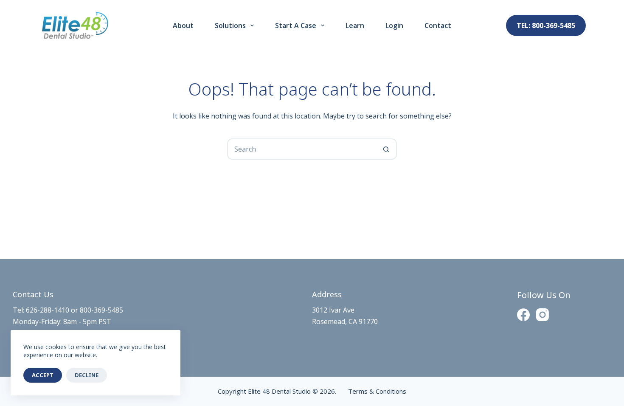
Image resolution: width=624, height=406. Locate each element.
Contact (437, 25)
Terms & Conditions (376, 391)
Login (394, 25)
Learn (355, 25)
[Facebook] (523, 314)
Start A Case (295, 25)
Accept (42, 375)
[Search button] (386, 149)
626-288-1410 (47, 310)
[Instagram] (542, 314)
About (183, 25)
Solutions (230, 25)
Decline (86, 375)
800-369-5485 (101, 310)
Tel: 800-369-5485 (546, 25)
